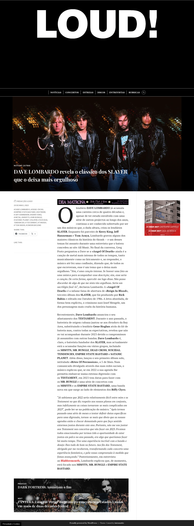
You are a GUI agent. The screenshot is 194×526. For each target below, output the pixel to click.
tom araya (20, 225)
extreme (42, 212)
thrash (42, 223)
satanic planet (22, 220)
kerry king (36, 215)
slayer (34, 220)
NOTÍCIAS (55, 92)
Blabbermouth (70, 460)
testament (32, 223)
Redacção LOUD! (25, 201)
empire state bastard (25, 212)
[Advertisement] (97, 66)
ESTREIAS (88, 92)
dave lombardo (22, 209)
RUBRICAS (134, 92)
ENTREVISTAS (117, 92)
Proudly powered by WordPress (83, 523)
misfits (26, 217)
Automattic (119, 523)
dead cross (37, 209)
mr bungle (37, 217)
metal (18, 217)
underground (34, 225)
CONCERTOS (72, 92)
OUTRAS (26, 166)
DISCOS (101, 92)
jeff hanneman (22, 215)
